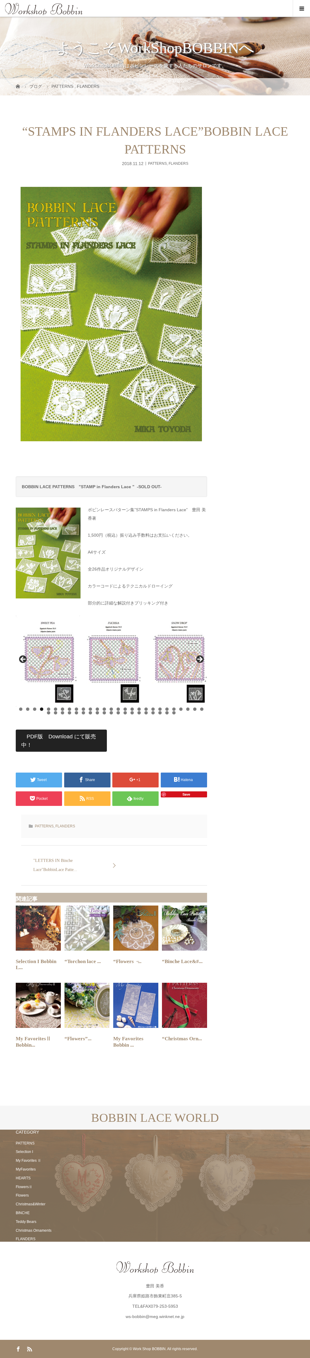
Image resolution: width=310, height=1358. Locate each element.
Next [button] (199, 659)
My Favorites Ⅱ (28, 1160)
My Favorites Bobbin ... (128, 1042)
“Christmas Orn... (182, 1039)
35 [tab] (97, 712)
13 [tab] (104, 709)
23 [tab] (174, 709)
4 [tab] (41, 709)
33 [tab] (83, 712)
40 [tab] (132, 712)
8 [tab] (69, 709)
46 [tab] (174, 712)
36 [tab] (104, 712)
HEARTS (23, 1178)
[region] (111, 661)
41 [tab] (139, 712)
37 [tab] (111, 712)
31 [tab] (69, 712)
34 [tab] (90, 712)
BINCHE (23, 1213)
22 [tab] (167, 709)
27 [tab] (201, 709)
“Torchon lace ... (82, 961)
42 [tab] (146, 712)
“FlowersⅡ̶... (127, 961)
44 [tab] (160, 712)
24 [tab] (181, 709)
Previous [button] (23, 659)
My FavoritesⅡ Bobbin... (33, 1042)
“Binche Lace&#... (182, 961)
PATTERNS (157, 163)
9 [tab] (76, 709)
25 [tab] (188, 709)
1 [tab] (20, 709)
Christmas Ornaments (33, 1230)
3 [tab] (34, 709)
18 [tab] (139, 709)
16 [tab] (125, 709)
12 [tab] (97, 709)
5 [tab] (48, 709)
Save (186, 794)
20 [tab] (153, 709)
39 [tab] (125, 712)
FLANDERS (178, 163)
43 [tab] (153, 712)
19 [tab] (146, 709)
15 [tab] (118, 709)
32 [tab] (76, 712)
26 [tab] (194, 709)
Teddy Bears (26, 1222)
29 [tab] (55, 712)
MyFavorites (26, 1169)
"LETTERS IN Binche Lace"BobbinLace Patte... (55, 865)
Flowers (22, 1195)
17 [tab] (132, 709)
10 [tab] (83, 709)
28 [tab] (48, 712)
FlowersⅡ (24, 1187)
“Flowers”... (77, 1039)
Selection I (24, 1152)
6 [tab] (55, 709)
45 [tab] (167, 712)
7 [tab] (62, 709)
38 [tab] (118, 712)
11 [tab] (90, 709)
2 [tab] (27, 709)
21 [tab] (160, 709)
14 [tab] (111, 709)
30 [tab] (62, 712)
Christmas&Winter (30, 1204)
